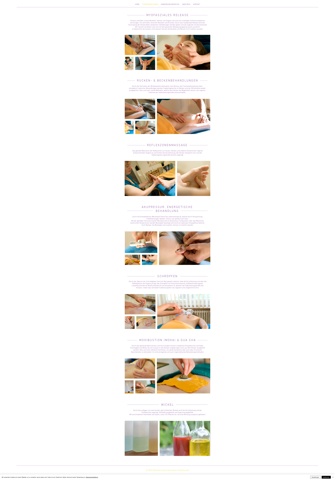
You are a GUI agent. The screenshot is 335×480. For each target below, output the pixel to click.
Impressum (183, 470)
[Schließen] (333, 477)
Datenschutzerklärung (92, 477)
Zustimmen (326, 477)
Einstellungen (315, 477)
